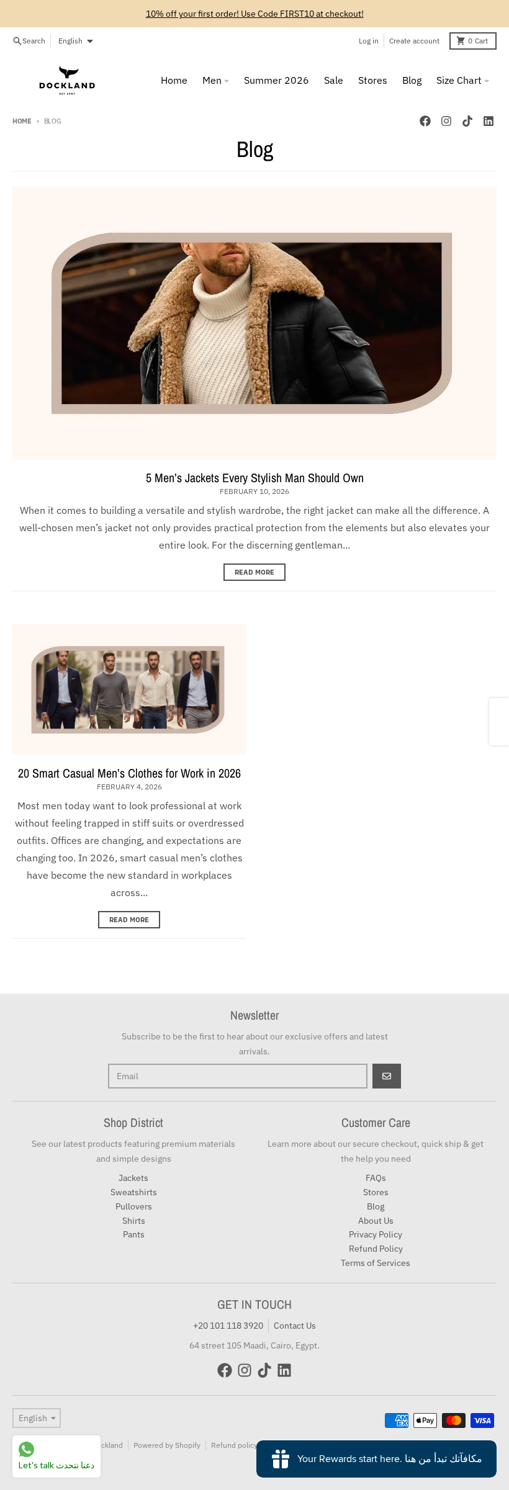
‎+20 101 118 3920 (228, 1325)
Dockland (107, 1445)
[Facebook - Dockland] (425, 121)
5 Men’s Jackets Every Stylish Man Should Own (255, 477)
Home (22, 121)
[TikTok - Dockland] (467, 121)
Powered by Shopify (166, 1445)
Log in (369, 40)
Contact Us (295, 1325)
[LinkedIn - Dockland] (488, 121)
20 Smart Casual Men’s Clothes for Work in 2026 (129, 773)
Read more (254, 572)
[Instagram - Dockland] (446, 121)
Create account (414, 40)
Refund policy (234, 1445)
